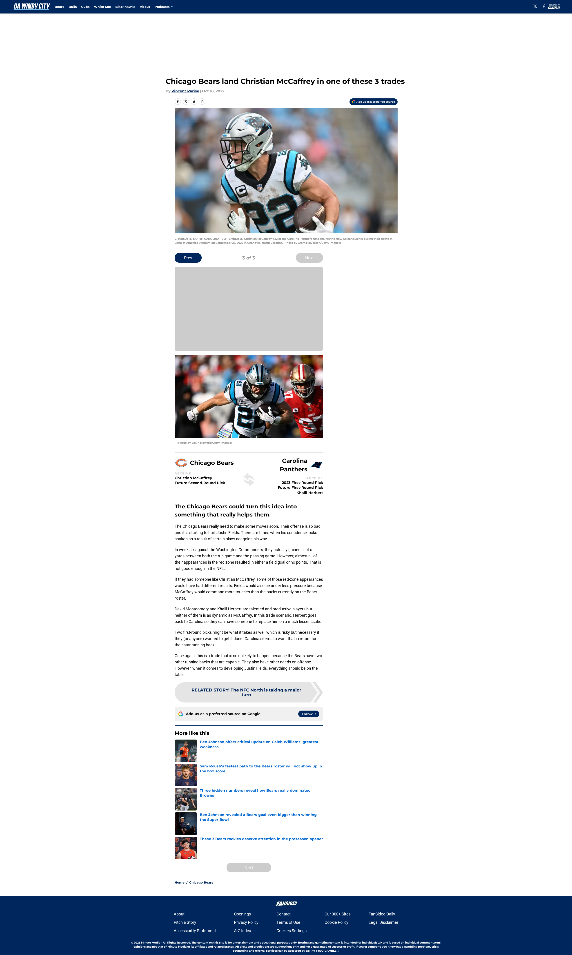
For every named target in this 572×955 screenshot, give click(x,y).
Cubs (85, 7)
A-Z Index (242, 930)
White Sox (102, 7)
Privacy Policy (246, 922)
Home (180, 882)
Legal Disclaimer (383, 922)
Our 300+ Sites (338, 914)
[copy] (202, 101)
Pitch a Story (185, 922)
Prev (188, 257)
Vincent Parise (185, 91)
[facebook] (544, 6)
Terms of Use (288, 922)
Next (309, 257)
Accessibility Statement (195, 930)
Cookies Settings (291, 930)
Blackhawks (125, 7)
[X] (535, 6)
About (145, 7)
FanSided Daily (382, 914)
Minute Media (150, 942)
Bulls (73, 7)
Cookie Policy (336, 922)
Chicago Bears (201, 882)
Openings (242, 914)
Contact (283, 914)
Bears (59, 7)
